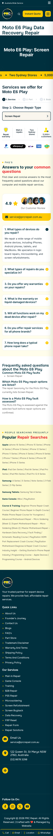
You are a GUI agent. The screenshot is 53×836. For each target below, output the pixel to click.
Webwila (26, 825)
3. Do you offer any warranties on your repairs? (24, 285)
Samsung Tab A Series (30, 492)
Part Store (10, 638)
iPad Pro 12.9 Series (36, 474)
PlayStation (29, 499)
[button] (48, 14)
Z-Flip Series (16, 485)
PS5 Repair (11, 695)
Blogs (8, 628)
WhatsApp (45, 832)
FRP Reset (11, 720)
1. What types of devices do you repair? (22, 231)
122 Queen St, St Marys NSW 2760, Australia (28, 753)
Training (9, 685)
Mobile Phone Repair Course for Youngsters (23, 514)
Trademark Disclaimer (17, 642)
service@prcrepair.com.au (26, 216)
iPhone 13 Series (20, 449)
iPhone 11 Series (9, 453)
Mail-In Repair (12, 676)
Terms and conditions (17, 657)
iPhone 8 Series (42, 453)
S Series (26, 480)
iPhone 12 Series (37, 449)
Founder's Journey (15, 618)
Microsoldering (13, 700)
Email (17, 832)
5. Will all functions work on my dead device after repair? (24, 315)
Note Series (37, 480)
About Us (10, 613)
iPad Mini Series (17, 474)
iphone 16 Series (17, 444)
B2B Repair (11, 690)
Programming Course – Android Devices (21, 559)
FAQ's (8, 633)
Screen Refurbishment (17, 705)
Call (7, 832)
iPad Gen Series (15, 469)
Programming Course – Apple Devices (29, 555)
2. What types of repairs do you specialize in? (24, 271)
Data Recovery (13, 715)
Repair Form (12, 725)
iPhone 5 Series (17, 462)
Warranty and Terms (16, 647)
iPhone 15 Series (34, 444)
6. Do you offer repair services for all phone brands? (24, 329)
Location (29, 832)
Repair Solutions (14, 730)
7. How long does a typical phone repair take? (21, 344)
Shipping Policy (13, 652)
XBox (19, 499)
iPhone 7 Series (10, 458)
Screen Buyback (14, 710)
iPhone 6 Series (27, 458)
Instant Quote (33, 13)
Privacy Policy (13, 662)
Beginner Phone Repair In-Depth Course (30, 510)
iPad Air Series (31, 469)
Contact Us (11, 623)
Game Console (13, 681)
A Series (16, 480)
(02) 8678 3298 (18, 759)
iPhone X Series (26, 453)
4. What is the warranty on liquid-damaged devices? (21, 300)
